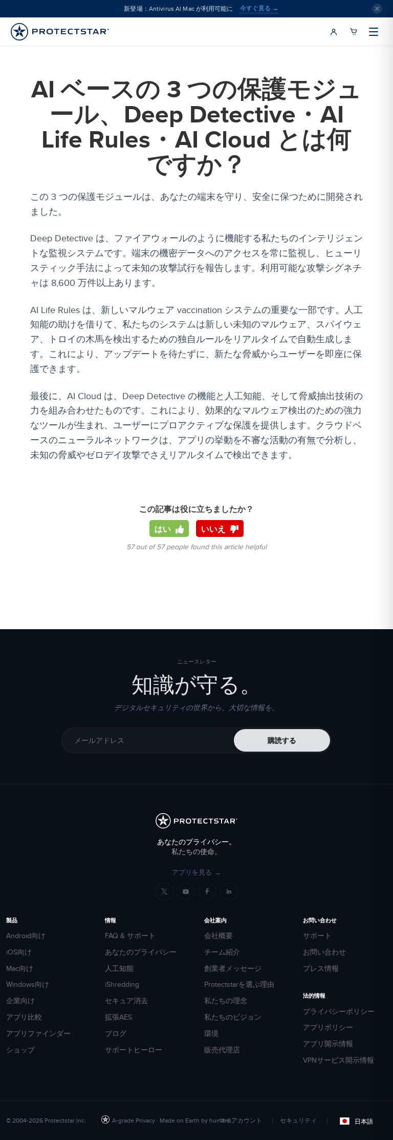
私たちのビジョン (232, 1017)
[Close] (377, 9)
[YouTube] (185, 891)
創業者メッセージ (232, 968)
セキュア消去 (126, 1001)
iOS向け (19, 952)
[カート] (353, 31)
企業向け (20, 1001)
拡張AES (118, 1017)
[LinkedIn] (228, 891)
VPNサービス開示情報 (338, 1060)
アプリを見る (197, 872)
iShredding (122, 984)
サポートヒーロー (133, 1050)
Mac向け (19, 968)
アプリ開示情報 (328, 1044)
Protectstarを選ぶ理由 (239, 984)
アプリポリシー (328, 1027)
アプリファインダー (38, 1034)
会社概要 (218, 936)
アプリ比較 (24, 1017)
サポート (317, 936)
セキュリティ (298, 1120)
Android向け (26, 936)
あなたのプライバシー (141, 952)
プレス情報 (321, 968)
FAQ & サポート (130, 936)
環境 (211, 1034)
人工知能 (119, 968)
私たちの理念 (225, 1001)
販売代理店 (222, 1050)
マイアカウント (240, 1120)
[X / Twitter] (164, 891)
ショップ (20, 1050)
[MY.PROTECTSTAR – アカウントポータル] (333, 31)
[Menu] (373, 31)
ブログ (115, 1034)
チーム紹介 (222, 952)
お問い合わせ (324, 952)
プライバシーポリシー (339, 1012)
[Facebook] (207, 891)
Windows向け (27, 984)
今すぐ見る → (259, 8)
